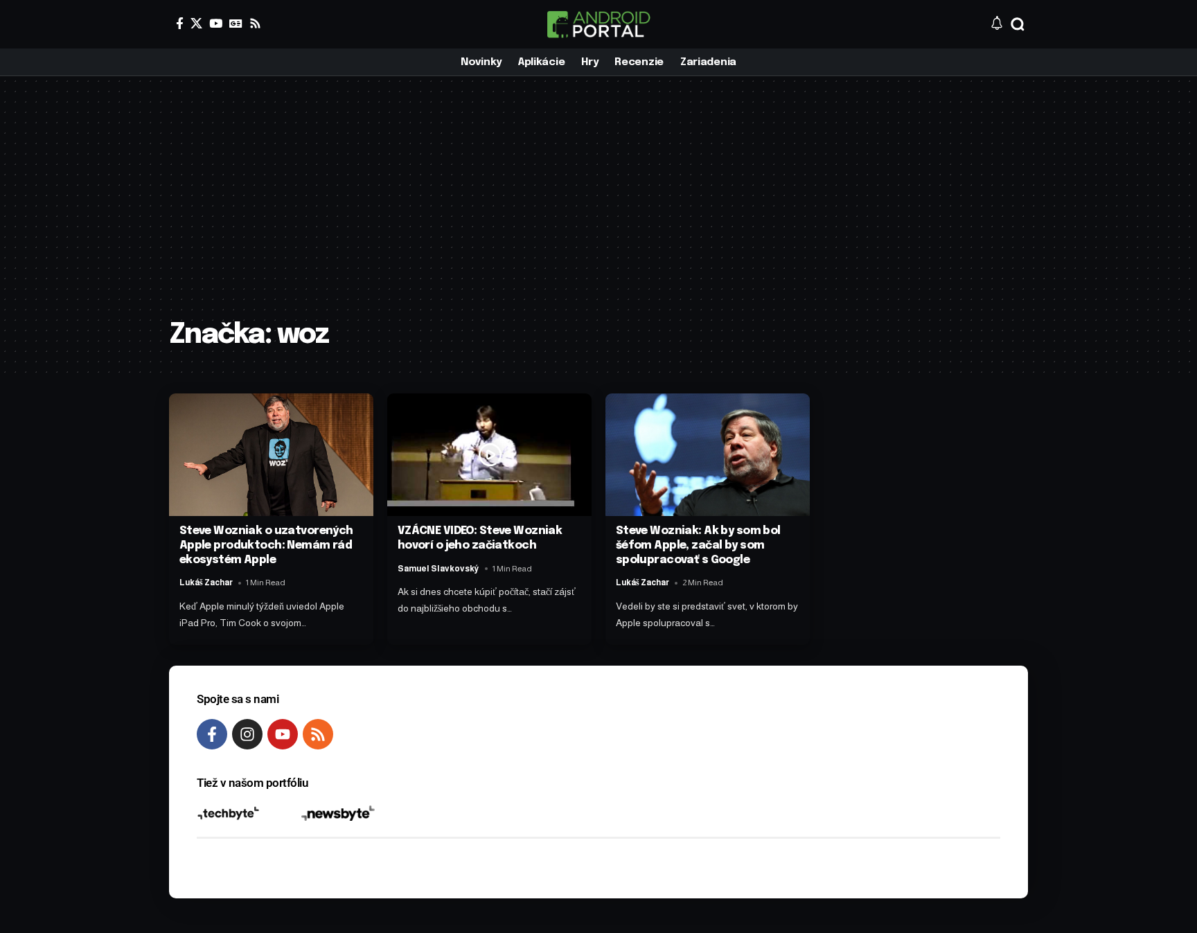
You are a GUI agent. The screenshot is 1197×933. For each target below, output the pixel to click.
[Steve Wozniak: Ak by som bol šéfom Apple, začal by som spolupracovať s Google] (707, 454)
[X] (196, 23)
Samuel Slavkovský (438, 569)
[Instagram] (247, 734)
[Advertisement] (598, 208)
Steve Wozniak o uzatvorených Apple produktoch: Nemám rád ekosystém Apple (266, 545)
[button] (1018, 24)
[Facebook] (179, 23)
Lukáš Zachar (206, 582)
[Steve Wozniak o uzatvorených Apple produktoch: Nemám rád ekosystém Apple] (271, 454)
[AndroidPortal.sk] (598, 24)
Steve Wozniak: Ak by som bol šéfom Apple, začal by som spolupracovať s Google (698, 545)
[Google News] (236, 23)
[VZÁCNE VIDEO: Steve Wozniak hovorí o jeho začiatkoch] (489, 454)
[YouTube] (216, 23)
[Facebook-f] (212, 734)
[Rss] (255, 23)
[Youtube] (282, 734)
